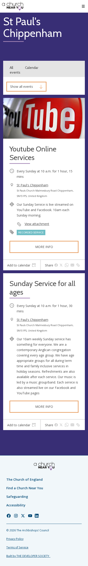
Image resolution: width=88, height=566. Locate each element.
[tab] (21, 265)
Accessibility (15, 505)
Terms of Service (17, 547)
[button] (83, 6)
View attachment (37, 224)
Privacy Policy (14, 539)
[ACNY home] (12, 6)
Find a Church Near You (24, 488)
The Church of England (24, 479)
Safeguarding (17, 496)
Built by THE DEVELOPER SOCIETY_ (28, 556)
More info (44, 247)
